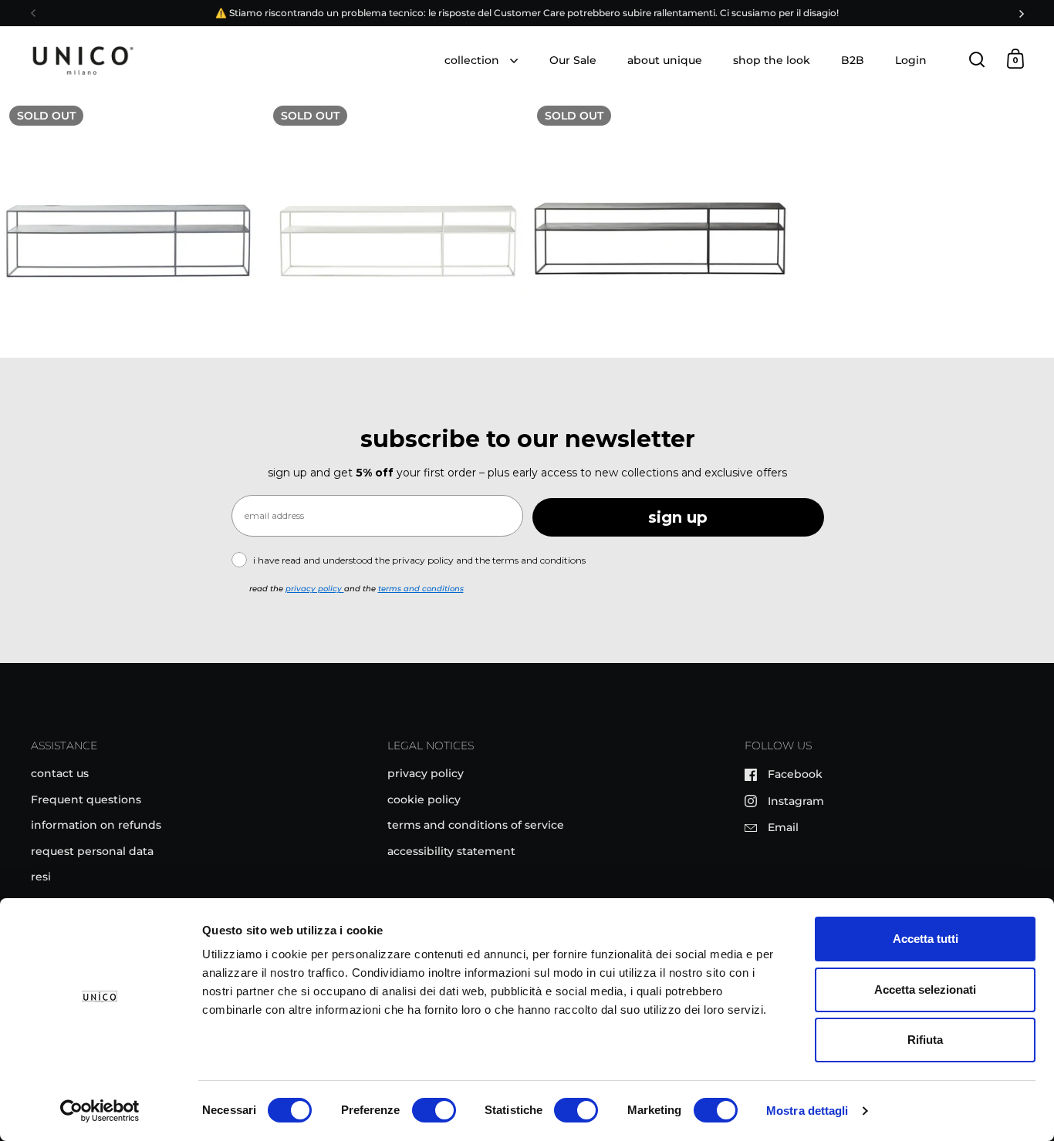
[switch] (434, 1111)
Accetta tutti (925, 938)
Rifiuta (925, 1039)
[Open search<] (977, 59)
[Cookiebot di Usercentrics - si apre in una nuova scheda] (99, 1110)
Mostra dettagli (807, 1110)
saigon (131, 225)
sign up (678, 517)
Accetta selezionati (925, 989)
